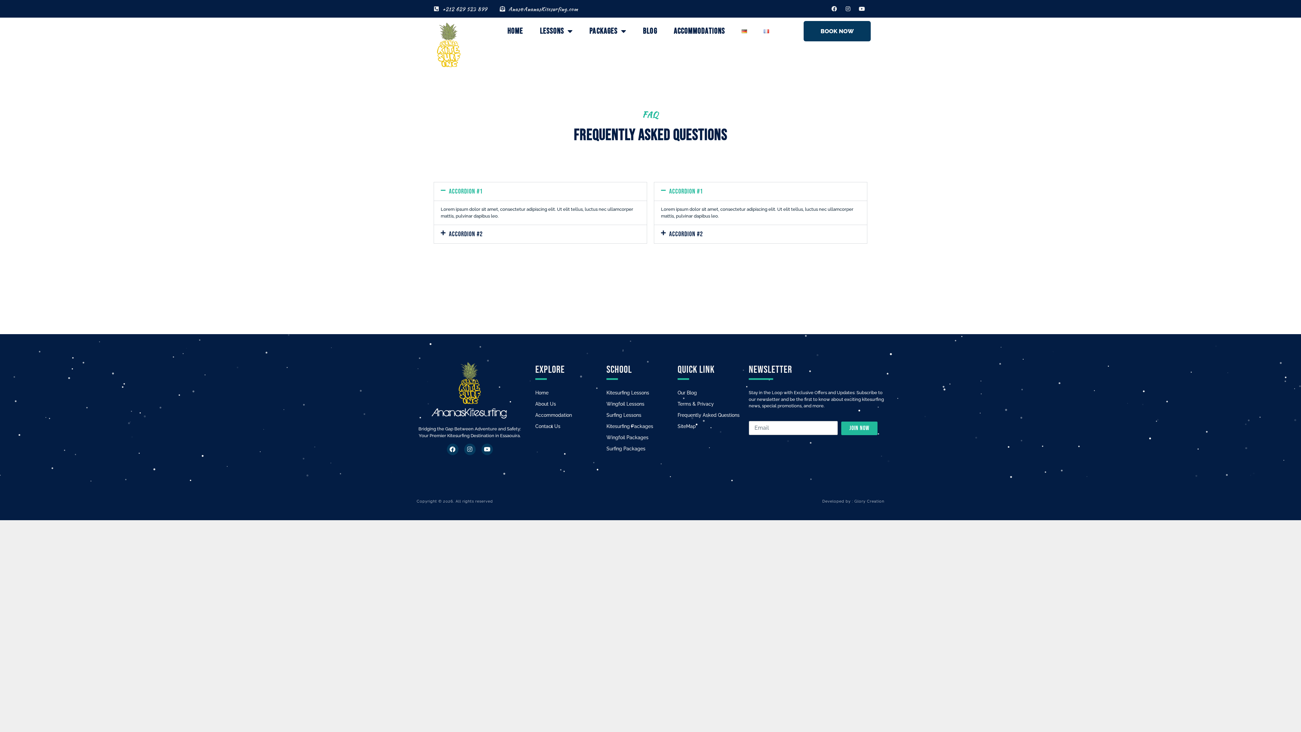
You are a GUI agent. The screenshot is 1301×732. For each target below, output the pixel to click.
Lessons (552, 31)
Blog (650, 31)
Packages (604, 31)
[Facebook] (834, 8)
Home (515, 31)
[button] (540, 191)
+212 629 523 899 (464, 9)
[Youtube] (861, 8)
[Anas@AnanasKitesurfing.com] (502, 9)
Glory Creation (869, 501)
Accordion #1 (466, 191)
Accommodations (699, 31)
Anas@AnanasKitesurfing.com (543, 9)
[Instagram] (848, 8)
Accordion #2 (466, 234)
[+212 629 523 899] (436, 9)
